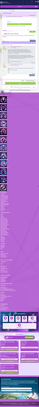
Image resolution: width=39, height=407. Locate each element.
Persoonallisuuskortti (4, 268)
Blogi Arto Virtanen (4, 226)
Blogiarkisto (2, 298)
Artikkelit (2, 216)
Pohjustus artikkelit (3, 297)
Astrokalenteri (3, 238)
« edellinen (30, 39)
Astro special (11, 35)
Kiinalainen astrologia (4, 276)
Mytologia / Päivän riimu (5, 253)
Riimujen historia (3, 255)
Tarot (1, 265)
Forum (2, 235)
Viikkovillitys (3, 194)
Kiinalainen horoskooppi (4, 204)
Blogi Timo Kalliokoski (4, 220)
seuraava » (34, 39)
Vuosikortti (2, 269)
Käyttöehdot (33, 403)
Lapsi (1, 248)
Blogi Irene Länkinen (4, 225)
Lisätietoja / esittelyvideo (9, 347)
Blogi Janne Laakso (4, 233)
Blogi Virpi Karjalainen (4, 222)
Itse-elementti (3, 281)
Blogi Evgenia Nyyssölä (4, 224)
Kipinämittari (3, 202)
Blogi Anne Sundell (4, 231)
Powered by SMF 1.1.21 (17, 87)
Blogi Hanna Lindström (4, 232)
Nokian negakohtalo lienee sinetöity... (16, 46)
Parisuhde (2, 247)
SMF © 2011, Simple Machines (26, 87)
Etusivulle (2, 210)
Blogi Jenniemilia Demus (5, 234)
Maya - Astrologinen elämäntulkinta (6, 289)
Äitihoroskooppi (3, 200)
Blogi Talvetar (3, 230)
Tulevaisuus (3, 245)
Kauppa (1, 300)
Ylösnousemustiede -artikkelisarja (5, 296)
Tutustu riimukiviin (4, 256)
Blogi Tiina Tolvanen (4, 227)
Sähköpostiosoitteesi (5, 386)
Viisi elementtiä (3, 280)
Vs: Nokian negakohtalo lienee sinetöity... (16, 64)
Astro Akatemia (3, 261)
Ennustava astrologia (19, 35)
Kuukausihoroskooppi (4, 195)
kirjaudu (16, 16)
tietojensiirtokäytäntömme (13, 384)
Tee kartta (2, 240)
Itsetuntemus (3, 246)
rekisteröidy (20, 16)
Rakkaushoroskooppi (4, 201)
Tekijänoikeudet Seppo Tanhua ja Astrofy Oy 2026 (10, 403)
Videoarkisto (2, 299)
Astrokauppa (3, 239)
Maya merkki (3, 205)
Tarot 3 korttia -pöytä (4, 272)
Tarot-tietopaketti (3, 266)
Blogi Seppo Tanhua (4, 218)
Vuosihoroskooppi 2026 (4, 196)
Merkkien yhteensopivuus (5, 203)
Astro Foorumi (7, 13)
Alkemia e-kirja (3, 209)
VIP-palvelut (3, 241)
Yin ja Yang (2, 279)
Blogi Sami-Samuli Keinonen (5, 228)
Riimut (2, 215)
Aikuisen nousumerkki (4, 197)
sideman (4, 46)
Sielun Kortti (3, 267)
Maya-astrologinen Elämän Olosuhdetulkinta (8, 290)
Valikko (19, 6)
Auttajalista (2, 208)
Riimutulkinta (3, 254)
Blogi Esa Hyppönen (4, 223)
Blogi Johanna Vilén (4, 219)
